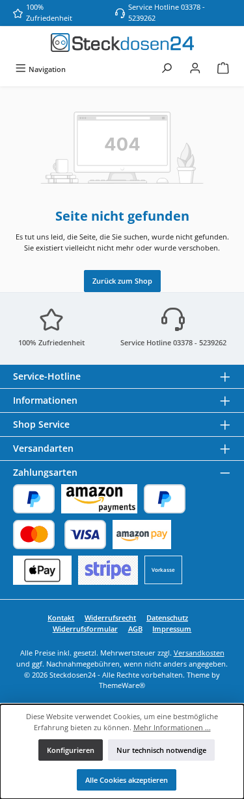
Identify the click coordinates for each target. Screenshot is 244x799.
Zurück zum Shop (122, 281)
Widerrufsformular (85, 628)
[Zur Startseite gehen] (122, 42)
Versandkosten (199, 653)
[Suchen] (166, 69)
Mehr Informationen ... (172, 727)
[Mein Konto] (195, 69)
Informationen (45, 400)
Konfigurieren (70, 750)
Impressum (171, 628)
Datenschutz (167, 617)
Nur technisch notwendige (161, 750)
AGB (135, 628)
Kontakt (60, 617)
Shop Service (41, 424)
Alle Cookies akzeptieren (126, 780)
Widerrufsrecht (110, 617)
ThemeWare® (122, 685)
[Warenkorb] (223, 69)
